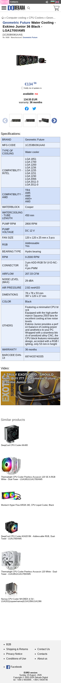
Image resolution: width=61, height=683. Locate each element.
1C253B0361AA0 (12, 34)
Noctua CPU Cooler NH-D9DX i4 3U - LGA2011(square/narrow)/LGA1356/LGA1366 (21, 600)
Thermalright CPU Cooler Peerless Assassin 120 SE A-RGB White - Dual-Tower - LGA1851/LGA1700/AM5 (28, 478)
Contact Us (43, 649)
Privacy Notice (14, 654)
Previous (5, 120)
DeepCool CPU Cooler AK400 (14, 445)
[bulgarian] (53, 1)
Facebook (16, 666)
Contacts (42, 654)
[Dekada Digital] (16, 8)
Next (54, 120)
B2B (8, 644)
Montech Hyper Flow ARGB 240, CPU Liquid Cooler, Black (27, 505)
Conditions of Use (16, 658)
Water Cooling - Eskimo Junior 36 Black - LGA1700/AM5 (29, 26)
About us (42, 658)
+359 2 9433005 (24, 680)
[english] (57, 1)
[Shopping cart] (56, 8)
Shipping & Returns (17, 649)
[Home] (3, 17)
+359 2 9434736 (40, 680)
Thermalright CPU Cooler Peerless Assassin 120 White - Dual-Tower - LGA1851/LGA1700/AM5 (29, 572)
